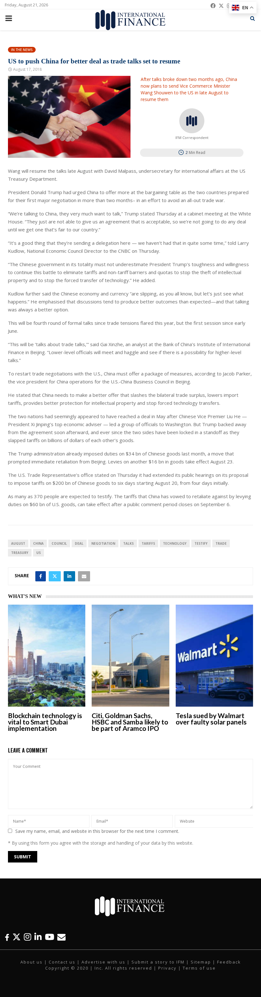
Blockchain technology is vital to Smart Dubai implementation (45, 721)
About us (31, 962)
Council (59, 543)
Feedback (229, 962)
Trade (221, 543)
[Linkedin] (38, 937)
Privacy (167, 968)
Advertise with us (103, 962)
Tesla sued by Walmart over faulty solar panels (211, 718)
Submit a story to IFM (158, 962)
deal (79, 543)
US (38, 552)
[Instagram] (27, 937)
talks (128, 543)
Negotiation (103, 543)
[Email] (61, 937)
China (38, 543)
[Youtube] (49, 937)
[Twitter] (16, 937)
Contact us (62, 962)
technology (175, 543)
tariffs (148, 543)
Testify (201, 543)
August (18, 543)
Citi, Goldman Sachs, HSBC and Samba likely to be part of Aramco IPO (130, 721)
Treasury (19, 552)
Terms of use (199, 968)
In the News (21, 49)
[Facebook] (7, 937)
